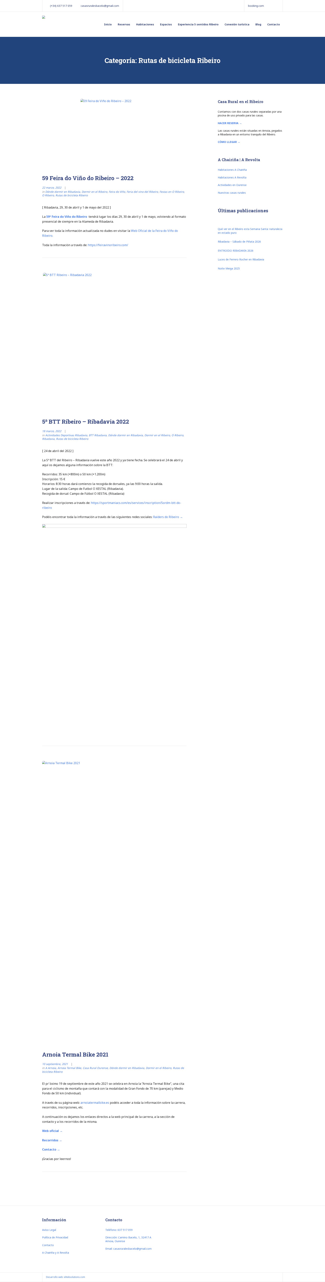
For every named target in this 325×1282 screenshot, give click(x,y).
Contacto (273, 24)
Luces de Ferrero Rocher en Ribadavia (241, 259)
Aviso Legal (49, 1230)
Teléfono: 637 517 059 (119, 1230)
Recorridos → (52, 1140)
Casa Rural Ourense (95, 1068)
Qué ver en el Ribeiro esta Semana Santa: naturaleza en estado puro (250, 230)
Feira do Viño (117, 191)
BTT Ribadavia (98, 435)
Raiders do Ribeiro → (168, 517)
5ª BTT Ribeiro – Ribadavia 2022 (85, 421)
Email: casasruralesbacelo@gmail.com (128, 1248)
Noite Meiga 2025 (229, 268)
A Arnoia (50, 1068)
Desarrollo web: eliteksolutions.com (65, 1277)
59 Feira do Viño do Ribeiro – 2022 (88, 178)
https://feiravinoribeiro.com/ (108, 245)
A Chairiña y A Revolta (55, 1252)
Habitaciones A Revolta (232, 177)
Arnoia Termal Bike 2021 (75, 1054)
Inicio (108, 24)
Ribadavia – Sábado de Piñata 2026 (239, 241)
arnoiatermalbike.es (94, 1103)
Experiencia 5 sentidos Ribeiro (198, 24)
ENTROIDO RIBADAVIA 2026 (235, 250)
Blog (258, 24)
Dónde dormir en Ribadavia (62, 191)
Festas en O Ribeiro (171, 191)
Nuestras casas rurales (232, 192)
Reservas (124, 24)
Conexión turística (237, 24)
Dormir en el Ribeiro (94, 191)
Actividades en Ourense (232, 185)
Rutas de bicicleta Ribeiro (71, 195)
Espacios (166, 24)
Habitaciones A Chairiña (232, 169)
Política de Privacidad (55, 1237)
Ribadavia (48, 439)
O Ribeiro (48, 195)
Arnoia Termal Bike (69, 1068)
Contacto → (51, 1149)
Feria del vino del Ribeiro (142, 191)
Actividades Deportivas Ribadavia (66, 435)
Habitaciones (145, 24)
